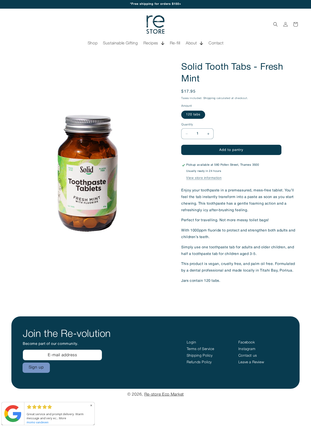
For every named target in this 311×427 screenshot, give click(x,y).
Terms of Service (200, 349)
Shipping (209, 98)
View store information (204, 178)
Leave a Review (251, 362)
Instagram (246, 349)
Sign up (36, 367)
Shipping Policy (200, 355)
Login (191, 342)
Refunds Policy (199, 362)
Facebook (246, 342)
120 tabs (193, 114)
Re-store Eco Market (164, 394)
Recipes (150, 43)
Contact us (247, 355)
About (191, 43)
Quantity (187, 124)
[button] (154, 43)
